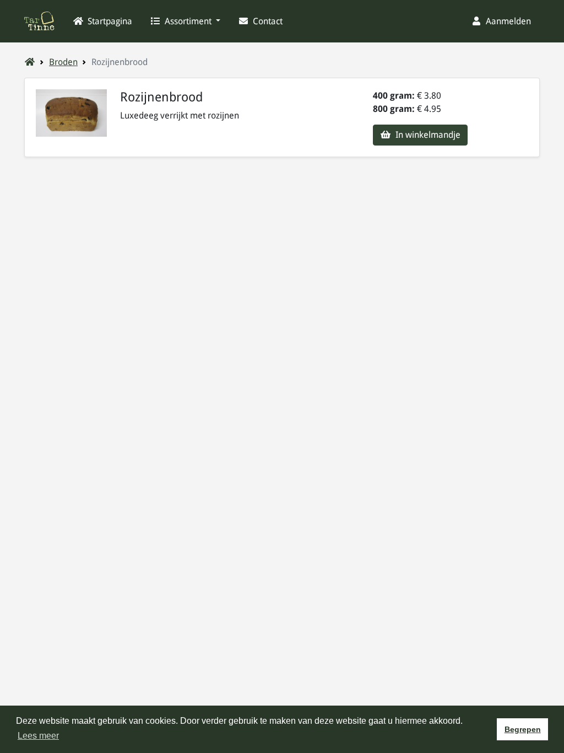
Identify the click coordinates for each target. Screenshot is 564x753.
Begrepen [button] (523, 729)
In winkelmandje (426, 135)
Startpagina (108, 21)
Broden (63, 62)
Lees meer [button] (38, 735)
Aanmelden (507, 21)
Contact (267, 21)
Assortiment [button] (188, 21)
